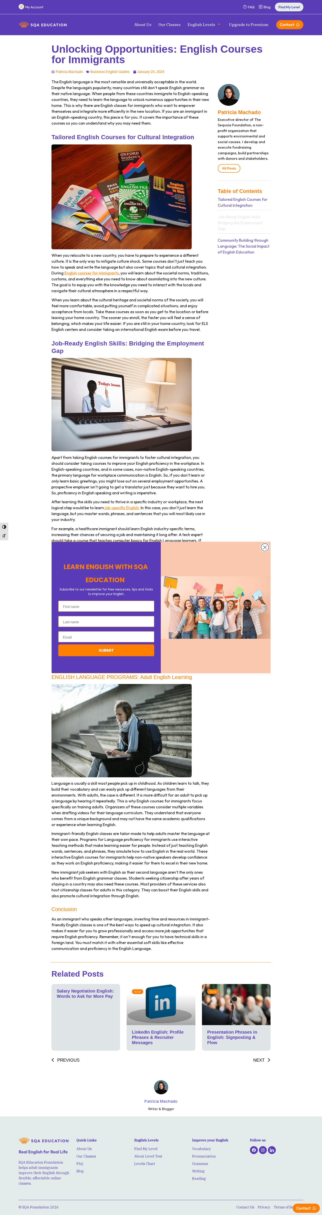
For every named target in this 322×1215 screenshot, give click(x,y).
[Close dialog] (265, 547)
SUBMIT (106, 650)
